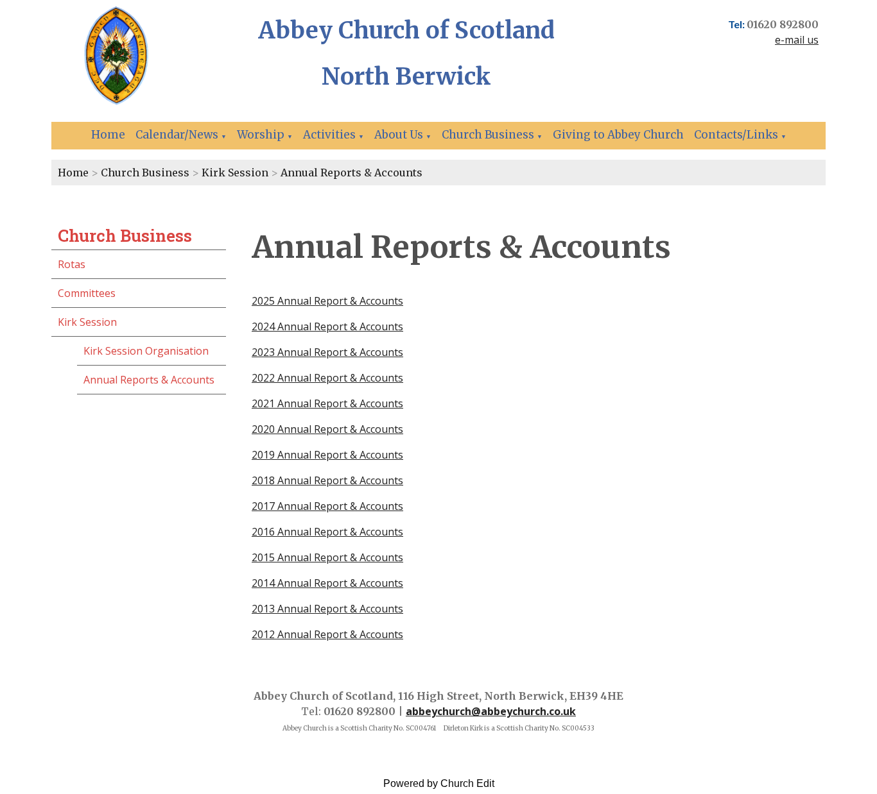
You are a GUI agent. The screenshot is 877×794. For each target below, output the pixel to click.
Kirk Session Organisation (146, 351)
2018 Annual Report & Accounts (327, 480)
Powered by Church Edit (438, 783)
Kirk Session (235, 172)
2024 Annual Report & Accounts (327, 326)
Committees (87, 293)
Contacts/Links (736, 135)
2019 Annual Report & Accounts (327, 455)
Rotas (71, 264)
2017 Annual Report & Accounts (327, 506)
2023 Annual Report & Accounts (327, 352)
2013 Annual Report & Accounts (327, 609)
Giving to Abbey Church (618, 135)
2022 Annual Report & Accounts (327, 378)
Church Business (488, 135)
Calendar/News (176, 135)
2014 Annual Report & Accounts (327, 583)
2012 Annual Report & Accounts (327, 634)
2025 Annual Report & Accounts (327, 301)
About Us (398, 135)
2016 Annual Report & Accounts (327, 532)
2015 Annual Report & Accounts (327, 557)
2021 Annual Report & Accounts (327, 403)
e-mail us (797, 40)
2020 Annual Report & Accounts (327, 429)
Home (108, 135)
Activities (329, 135)
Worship (260, 135)
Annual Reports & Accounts (351, 172)
